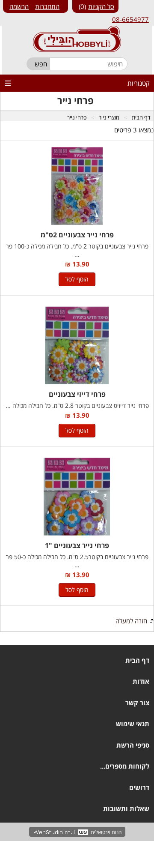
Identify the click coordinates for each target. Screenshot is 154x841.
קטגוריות (138, 83)
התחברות (47, 6)
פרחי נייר (76, 117)
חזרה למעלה (131, 621)
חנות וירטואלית (106, 832)
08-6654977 (130, 19)
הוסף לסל (77, 279)
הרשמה (19, 6)
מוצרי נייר (109, 117)
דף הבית (141, 117)
